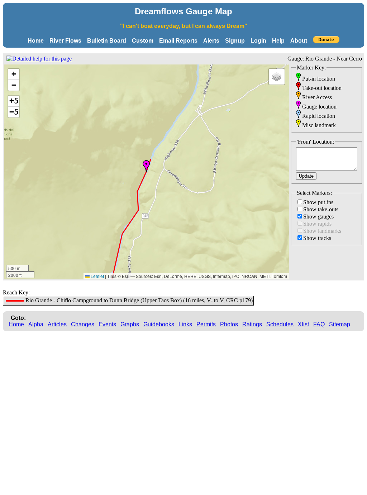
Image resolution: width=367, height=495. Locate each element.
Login (258, 41)
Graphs (129, 324)
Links (185, 324)
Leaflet (97, 276)
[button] (146, 166)
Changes (82, 324)
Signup (235, 41)
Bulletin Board (106, 41)
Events (107, 324)
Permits (206, 324)
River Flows (65, 41)
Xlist (303, 324)
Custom (142, 41)
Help (278, 41)
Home (36, 41)
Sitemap (339, 324)
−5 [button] (14, 111)
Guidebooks (158, 324)
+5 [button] (14, 100)
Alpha (35, 324)
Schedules (280, 324)
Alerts (211, 41)
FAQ (319, 324)
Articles (57, 324)
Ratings (252, 324)
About (298, 41)
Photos (229, 324)
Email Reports (178, 41)
